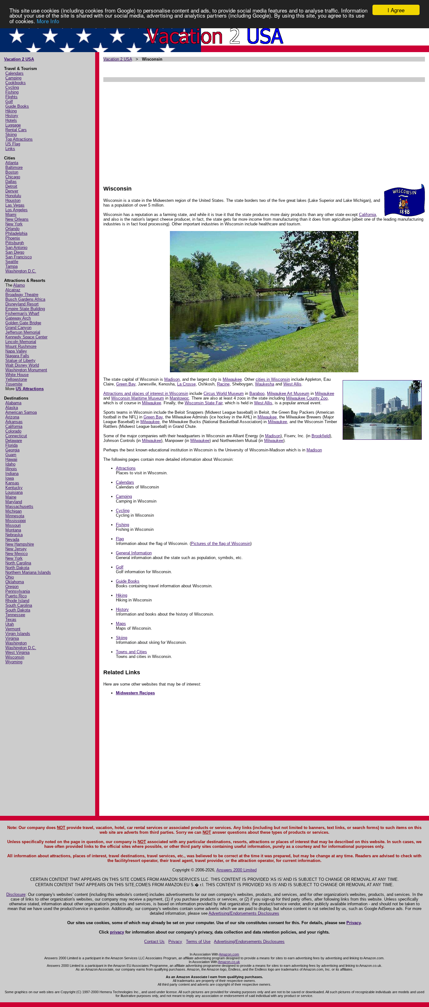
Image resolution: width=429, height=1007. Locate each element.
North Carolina (18, 563)
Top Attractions (19, 139)
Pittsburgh (14, 242)
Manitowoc (179, 398)
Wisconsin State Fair (203, 403)
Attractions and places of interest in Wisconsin (145, 393)
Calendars (14, 73)
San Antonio (16, 247)
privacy (117, 932)
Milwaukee (232, 379)
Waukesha (264, 384)
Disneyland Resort (22, 304)
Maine (10, 497)
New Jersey (16, 549)
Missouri (13, 525)
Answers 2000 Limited (236, 870)
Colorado (13, 431)
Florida (11, 445)
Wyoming (13, 662)
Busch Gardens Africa (25, 299)
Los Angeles (16, 209)
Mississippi (15, 520)
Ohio (9, 577)
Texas (10, 619)
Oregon (12, 586)
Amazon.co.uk (229, 962)
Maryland (13, 501)
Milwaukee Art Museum (288, 393)
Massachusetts (19, 506)
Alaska (11, 407)
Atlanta (11, 162)
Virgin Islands (17, 633)
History (11, 115)
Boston (11, 172)
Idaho (10, 464)
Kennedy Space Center (26, 337)
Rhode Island (17, 600)
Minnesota (14, 516)
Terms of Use (198, 941)
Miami (10, 214)
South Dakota (17, 610)
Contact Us (154, 941)
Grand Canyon (18, 327)
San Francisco (18, 257)
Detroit (11, 186)
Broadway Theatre (21, 294)
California (13, 426)
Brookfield (321, 435)
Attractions (126, 468)
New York (14, 224)
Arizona (12, 417)
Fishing (12, 92)
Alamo (19, 285)
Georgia (12, 450)
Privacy (353, 922)
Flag (120, 538)
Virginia (12, 638)
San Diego (14, 252)
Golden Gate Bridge (23, 322)
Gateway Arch (18, 318)
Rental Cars (16, 129)
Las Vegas (14, 205)
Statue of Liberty (20, 360)
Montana (13, 530)
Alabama (13, 403)
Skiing (11, 134)
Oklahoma (14, 581)
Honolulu (13, 195)
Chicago (12, 177)
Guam (10, 454)
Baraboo (256, 393)
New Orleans (17, 219)
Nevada (12, 539)
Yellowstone (16, 379)
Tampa (11, 266)
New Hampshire (19, 544)
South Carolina (18, 605)
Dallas (11, 181)
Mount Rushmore (20, 346)
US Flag (12, 144)
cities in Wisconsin (273, 379)
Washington (16, 643)
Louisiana (14, 492)
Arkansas (14, 421)
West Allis (292, 384)
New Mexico (16, 553)
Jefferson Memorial (22, 332)
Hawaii (11, 459)
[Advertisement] (263, 131)
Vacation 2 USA (19, 59)
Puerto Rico (16, 596)
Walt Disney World (22, 365)
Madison (172, 379)
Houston (12, 200)
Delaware (13, 440)
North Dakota (17, 567)
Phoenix (12, 238)
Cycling (12, 87)
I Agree (396, 10)
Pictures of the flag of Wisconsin (220, 543)
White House (17, 374)
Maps (121, 623)
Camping (13, 78)
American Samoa (21, 412)
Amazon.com (229, 954)
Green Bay (125, 384)
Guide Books (17, 106)
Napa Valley (16, 351)
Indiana (12, 473)
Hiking (11, 111)
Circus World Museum (224, 393)
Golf (9, 101)
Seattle (11, 261)
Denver (11, 191)
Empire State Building (25, 308)
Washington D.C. (20, 271)
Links (10, 148)
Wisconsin (14, 657)
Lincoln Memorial (20, 341)
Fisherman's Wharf (22, 313)
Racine (223, 384)
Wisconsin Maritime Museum (137, 398)
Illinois (11, 468)
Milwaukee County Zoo (307, 398)
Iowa (9, 478)
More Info (48, 21)
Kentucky (14, 487)
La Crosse (186, 384)
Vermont (12, 629)
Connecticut (16, 435)
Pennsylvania (17, 591)
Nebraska (14, 534)
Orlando (12, 228)
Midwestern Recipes (135, 693)
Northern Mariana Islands (28, 572)
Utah (9, 624)
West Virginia (17, 652)
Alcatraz (12, 290)
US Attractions (30, 388)
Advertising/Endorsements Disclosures (244, 913)
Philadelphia (16, 233)
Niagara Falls (17, 355)
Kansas (12, 483)
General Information (134, 553)
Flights (11, 96)
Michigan (13, 511)
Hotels (11, 120)
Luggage (13, 125)
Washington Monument (26, 370)
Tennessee (15, 614)
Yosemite (13, 384)
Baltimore (14, 167)
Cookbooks (15, 82)
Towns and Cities (131, 651)
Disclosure (15, 894)
